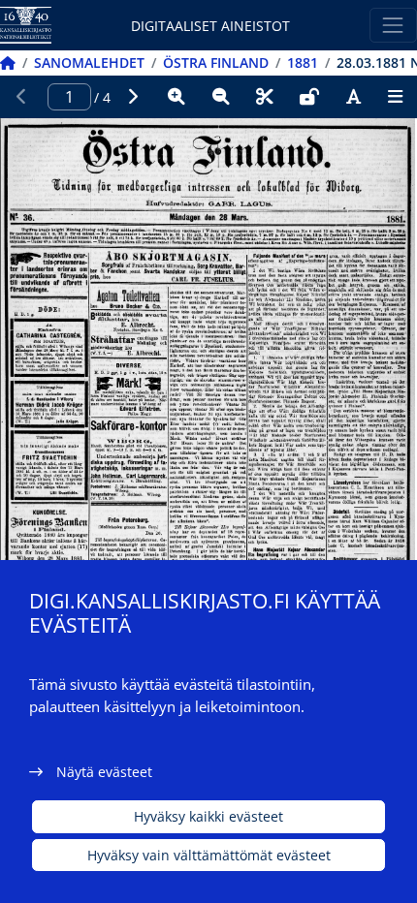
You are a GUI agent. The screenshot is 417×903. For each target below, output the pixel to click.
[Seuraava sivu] (132, 97)
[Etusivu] (8, 62)
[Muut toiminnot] (394, 97)
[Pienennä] (221, 97)
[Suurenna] (176, 97)
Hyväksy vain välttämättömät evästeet (209, 855)
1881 (302, 62)
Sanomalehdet (89, 62)
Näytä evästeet (104, 772)
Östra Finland (216, 62)
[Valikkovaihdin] (393, 25)
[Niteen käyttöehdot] (309, 97)
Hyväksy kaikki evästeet (208, 816)
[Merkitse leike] (264, 97)
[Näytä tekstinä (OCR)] (354, 97)
